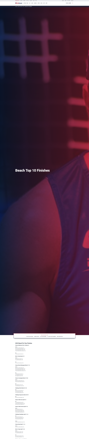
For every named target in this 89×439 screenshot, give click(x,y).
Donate (63, 0)
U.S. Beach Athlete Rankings (51, 336)
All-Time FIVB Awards (43, 336)
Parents (24, 0)
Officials (27, 0)
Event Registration (60, 336)
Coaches (21, 0)
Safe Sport (68, 0)
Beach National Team (21, 6)
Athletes (31, 0)
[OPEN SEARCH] (73, 3)
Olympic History (36, 336)
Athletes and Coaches (29, 336)
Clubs (33, 0)
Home (16, 6)
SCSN (36, 0)
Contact (72, 0)
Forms (65, 0)
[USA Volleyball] (18, 3)
